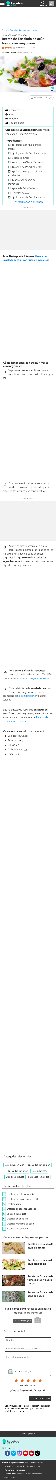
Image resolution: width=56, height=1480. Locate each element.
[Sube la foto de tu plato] (37, 1320)
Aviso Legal (8, 1466)
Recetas (5, 30)
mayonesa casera (39, 678)
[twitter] (13, 1453)
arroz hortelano (27, 696)
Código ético (9, 1477)
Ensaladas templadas (38, 1177)
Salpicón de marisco (16, 1214)
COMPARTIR (42, 5)
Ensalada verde (14, 1204)
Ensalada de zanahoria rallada (21, 1209)
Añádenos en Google (43, 97)
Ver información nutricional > (28, 202)
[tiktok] (37, 1453)
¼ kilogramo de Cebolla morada (28, 153)
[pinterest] (31, 1453)
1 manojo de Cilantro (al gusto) (27, 162)
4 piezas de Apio (20, 158)
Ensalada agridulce (15, 1177)
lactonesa (22, 678)
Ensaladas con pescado (28, 30)
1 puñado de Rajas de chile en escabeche (25, 174)
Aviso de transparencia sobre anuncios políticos (23, 1474)
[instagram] (19, 1453)
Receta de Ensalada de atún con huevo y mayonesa (26, 258)
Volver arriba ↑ (28, 1434)
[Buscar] (52, 3)
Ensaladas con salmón (39, 1165)
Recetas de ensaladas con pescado (25, 719)
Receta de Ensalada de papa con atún (40, 1294)
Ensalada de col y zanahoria (20, 1194)
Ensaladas (13, 30)
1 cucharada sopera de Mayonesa (22, 182)
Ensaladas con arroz (18, 1171)
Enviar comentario (40, 1398)
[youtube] (25, 1453)
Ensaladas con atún (14, 1165)
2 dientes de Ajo (20, 193)
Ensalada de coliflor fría (18, 1229)
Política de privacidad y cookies (28, 1466)
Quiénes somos (37, 1463)
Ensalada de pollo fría (17, 1219)
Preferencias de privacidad (14, 1470)
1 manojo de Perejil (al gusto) (26, 167)
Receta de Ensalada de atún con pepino (40, 1262)
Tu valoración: (27, 1385)
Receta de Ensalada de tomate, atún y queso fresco (40, 1280)
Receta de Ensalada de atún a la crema (40, 1246)
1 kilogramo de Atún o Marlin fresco (25, 147)
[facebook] (7, 1453)
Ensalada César (39, 1171)
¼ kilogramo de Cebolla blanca (28, 197)
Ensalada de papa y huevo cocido (23, 1199)
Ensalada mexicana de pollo (20, 1224)
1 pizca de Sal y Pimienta (24, 188)
